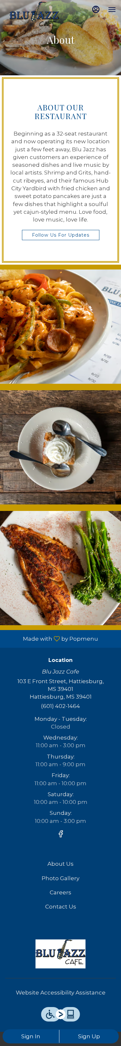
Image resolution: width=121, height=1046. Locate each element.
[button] (60, 326)
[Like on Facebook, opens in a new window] (61, 835)
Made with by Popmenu (51, 639)
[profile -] (96, 9)
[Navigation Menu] (112, 9)
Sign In (30, 1036)
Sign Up (89, 1036)
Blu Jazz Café (60, 953)
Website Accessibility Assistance (61, 992)
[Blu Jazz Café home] (34, 16)
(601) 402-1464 (60, 706)
